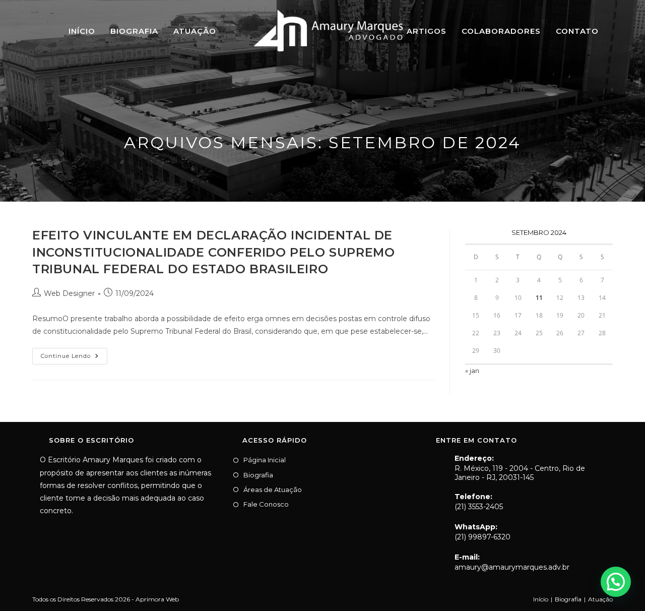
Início (540, 599)
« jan (472, 370)
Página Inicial (264, 460)
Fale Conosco (266, 504)
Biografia (258, 475)
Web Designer (69, 293)
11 (539, 297)
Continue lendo (74, 353)
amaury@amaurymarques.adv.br (512, 567)
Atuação (600, 599)
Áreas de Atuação (272, 489)
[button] (616, 582)
